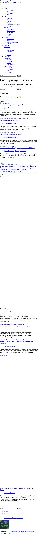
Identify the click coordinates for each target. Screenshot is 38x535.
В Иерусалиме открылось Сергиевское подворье (14, 326)
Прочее (9, 26)
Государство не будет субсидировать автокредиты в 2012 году (18, 172)
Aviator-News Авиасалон (7, 309)
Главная (6, 7)
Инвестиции (11, 31)
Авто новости (11, 10)
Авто (5, 8)
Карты (9, 21)
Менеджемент (11, 32)
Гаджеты (9, 67)
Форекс (9, 34)
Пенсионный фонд (12, 42)
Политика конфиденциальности (13, 518)
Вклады (9, 18)
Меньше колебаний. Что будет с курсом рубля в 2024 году (17, 148)
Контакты (6, 513)
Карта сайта (7, 515)
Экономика (7, 58)
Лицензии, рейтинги (13, 24)
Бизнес (6, 27)
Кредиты (9, 23)
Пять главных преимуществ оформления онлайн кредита (17, 168)
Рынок (9, 63)
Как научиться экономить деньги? (10, 120)
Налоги (9, 40)
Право (9, 48)
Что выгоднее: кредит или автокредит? (12, 171)
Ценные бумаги (12, 64)
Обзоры (9, 15)
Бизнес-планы (11, 29)
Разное (9, 35)
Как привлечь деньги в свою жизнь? (11, 134)
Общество (7, 47)
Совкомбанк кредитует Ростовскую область (13, 169)
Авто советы (11, 12)
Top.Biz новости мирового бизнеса (21, 531)
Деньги (6, 37)
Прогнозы (10, 61)
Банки (5, 16)
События (9, 51)
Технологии (7, 66)
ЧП (8, 53)
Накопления (10, 39)
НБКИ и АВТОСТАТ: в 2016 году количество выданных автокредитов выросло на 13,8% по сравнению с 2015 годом (18, 165)
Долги (9, 19)
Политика (7, 56)
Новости (6, 45)
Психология (10, 50)
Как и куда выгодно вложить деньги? (11, 105)
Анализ (9, 59)
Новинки (10, 13)
